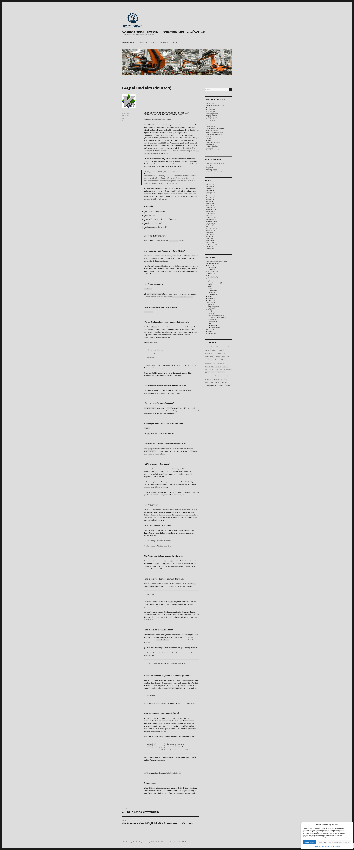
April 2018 (209, 238)
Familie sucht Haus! (212, 130)
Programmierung (211, 279)
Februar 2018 (210, 240)
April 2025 (209, 188)
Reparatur (208, 379)
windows (221, 385)
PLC (220, 376)
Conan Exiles (225, 356)
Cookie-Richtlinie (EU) (213, 142)
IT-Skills (208, 136)
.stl (206, 347)
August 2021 (209, 223)
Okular (207, 372)
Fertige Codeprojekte (214, 283)
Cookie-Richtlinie (319, 846)
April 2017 (209, 248)
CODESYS (213, 325)
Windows (210, 273)
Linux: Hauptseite (211, 119)
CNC (224, 353)
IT (206, 275)
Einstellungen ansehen (339, 842)
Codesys (217, 356)
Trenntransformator (211, 385)
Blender (214, 350)
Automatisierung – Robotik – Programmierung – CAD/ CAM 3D (163, 31)
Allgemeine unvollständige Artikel (216, 261)
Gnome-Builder (210, 127)
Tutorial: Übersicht (211, 115)
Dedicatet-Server (210, 363)
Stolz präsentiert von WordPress (179, 842)
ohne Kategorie (212, 306)
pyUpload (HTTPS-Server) (214, 171)
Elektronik (212, 321)
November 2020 (210, 229)
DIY (227, 363)
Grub (206, 369)
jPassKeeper (211, 109)
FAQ (123, 118)
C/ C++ (210, 281)
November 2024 (210, 194)
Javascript (211, 298)
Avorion (207, 350)
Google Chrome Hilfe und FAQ (215, 128)
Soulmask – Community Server (215, 163)
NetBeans (212, 294)
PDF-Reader (209, 376)
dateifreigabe (209, 360)
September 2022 (211, 209)
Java (209, 296)
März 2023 (209, 205)
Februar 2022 (210, 213)
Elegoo (207, 366)
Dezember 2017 (210, 244)
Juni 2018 (209, 235)
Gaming (208, 138)
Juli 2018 (208, 233)
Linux (216, 369)
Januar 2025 (209, 192)
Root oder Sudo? (212, 123)
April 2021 (209, 225)
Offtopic (211, 308)
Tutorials (152, 42)
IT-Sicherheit (212, 277)
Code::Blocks (209, 356)
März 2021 (209, 227)
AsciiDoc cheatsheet (212, 146)
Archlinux (212, 267)
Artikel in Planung (211, 117)
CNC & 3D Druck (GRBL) (215, 316)
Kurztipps (210, 333)
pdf (212, 372)
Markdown (227, 369)
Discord (210, 140)
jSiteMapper (211, 111)
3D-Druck (212, 347)
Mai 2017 (208, 246)
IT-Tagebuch (212, 271)
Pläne (225, 376)
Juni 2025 (209, 186)
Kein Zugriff (209, 148)
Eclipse (211, 292)
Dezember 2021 (210, 217)
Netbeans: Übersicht (212, 113)
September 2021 (211, 221)
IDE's (209, 288)
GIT (209, 285)
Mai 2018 (208, 236)
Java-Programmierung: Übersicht (216, 105)
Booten (220, 350)
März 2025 (209, 190)
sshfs (206, 382)
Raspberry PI (214, 327)
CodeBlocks (212, 290)
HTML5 (210, 287)
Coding (163, 42)
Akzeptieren (309, 842)
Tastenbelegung (215, 382)
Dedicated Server (220, 360)
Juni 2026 (209, 184)
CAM (219, 353)
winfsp (228, 385)
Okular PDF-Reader (211, 169)
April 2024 (209, 200)
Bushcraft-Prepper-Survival (214, 132)
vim (123, 121)
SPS (210, 323)
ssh (226, 379)
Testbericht (225, 382)
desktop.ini (209, 167)
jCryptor (210, 107)
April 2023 (209, 203)
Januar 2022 (209, 215)
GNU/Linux (211, 265)
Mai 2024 (209, 198)
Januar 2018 (209, 242)
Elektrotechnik (212, 319)
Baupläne (210, 312)
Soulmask (216, 379)
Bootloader (208, 353)
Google (225, 366)
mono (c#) (211, 300)
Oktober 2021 (210, 219)
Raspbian (212, 269)
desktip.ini (220, 363)
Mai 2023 (208, 202)
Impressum (336, 846)
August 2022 (210, 211)
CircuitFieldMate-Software (214, 150)
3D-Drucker (219, 347)
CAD (210, 314)
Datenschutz (328, 846)
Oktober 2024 (210, 196)
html (211, 369)
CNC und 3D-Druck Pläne (216, 318)
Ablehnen (322, 842)
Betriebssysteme (128, 42)
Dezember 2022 (210, 207)
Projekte (208, 125)
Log (221, 369)
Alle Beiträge (210, 103)
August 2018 (209, 231)
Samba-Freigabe (212, 121)
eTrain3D (209, 165)
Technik (142, 42)
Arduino (227, 347)
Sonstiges (174, 42)
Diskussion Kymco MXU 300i (214, 134)
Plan (216, 376)
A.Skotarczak (125, 113)
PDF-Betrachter (220, 372)
